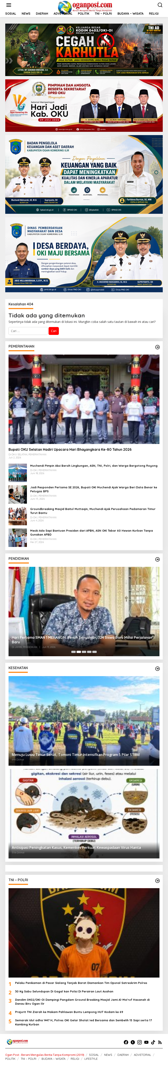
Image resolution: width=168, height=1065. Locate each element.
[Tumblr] (133, 1042)
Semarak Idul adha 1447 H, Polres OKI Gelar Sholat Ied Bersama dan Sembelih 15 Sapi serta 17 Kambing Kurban (83, 1022)
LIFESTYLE (91, 1058)
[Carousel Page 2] (79, 652)
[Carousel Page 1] (73, 652)
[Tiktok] (153, 1042)
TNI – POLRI (28, 1058)
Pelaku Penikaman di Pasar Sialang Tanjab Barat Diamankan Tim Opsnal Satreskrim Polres (81, 983)
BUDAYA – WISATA (53, 1058)
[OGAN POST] (85, 7)
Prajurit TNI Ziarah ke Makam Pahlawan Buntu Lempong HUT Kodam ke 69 (69, 1012)
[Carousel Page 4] (89, 652)
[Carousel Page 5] (94, 652)
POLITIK (10, 1058)
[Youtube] (146, 1042)
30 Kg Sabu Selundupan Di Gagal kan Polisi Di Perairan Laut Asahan (64, 991)
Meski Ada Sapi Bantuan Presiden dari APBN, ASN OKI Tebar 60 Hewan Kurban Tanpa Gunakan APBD (91, 532)
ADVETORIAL (142, 1054)
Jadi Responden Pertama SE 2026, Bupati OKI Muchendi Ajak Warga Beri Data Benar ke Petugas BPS (93, 489)
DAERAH (123, 1054)
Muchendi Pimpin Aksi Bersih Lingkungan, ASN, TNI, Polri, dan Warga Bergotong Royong (94, 465)
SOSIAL (94, 1054)
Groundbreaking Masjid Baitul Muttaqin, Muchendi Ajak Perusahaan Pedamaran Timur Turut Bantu (93, 511)
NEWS (108, 1054)
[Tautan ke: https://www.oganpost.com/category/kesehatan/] (157, 668)
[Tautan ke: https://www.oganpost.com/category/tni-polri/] (157, 880)
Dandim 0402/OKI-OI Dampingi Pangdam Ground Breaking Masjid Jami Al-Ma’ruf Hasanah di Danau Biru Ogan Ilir (82, 1001)
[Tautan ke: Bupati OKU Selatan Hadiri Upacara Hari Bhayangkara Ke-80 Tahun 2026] (84, 399)
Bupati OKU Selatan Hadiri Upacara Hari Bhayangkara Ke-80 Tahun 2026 (70, 449)
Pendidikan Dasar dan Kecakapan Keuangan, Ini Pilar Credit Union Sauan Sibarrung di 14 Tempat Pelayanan (84, 639)
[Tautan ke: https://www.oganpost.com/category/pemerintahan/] (157, 347)
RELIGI (75, 1058)
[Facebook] (126, 1042)
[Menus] (8, 5)
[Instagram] (139, 1042)
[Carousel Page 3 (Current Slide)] (84, 652)
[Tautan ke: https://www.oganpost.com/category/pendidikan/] (157, 559)
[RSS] (160, 1042)
